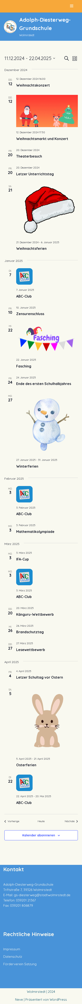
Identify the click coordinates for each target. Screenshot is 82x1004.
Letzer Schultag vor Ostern (39, 677)
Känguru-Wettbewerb (35, 614)
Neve (19, 999)
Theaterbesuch (29, 156)
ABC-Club (24, 296)
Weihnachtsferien (31, 248)
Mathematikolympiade (35, 531)
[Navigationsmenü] (72, 6)
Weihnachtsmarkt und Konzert (42, 139)
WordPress (58, 999)
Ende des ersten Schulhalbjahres (43, 383)
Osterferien (26, 765)
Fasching (23, 366)
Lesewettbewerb (30, 649)
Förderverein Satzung (20, 964)
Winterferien (27, 466)
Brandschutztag (30, 632)
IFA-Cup (22, 559)
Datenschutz (12, 956)
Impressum (11, 949)
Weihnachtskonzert (33, 85)
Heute (41, 821)
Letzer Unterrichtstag (35, 174)
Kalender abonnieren (38, 835)
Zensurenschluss (30, 314)
